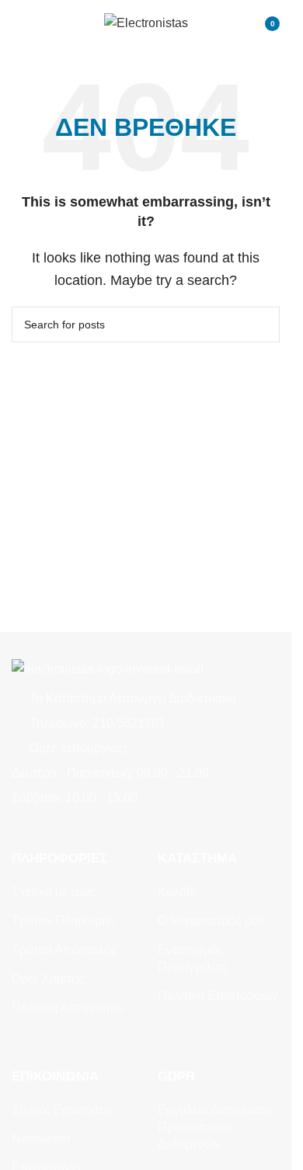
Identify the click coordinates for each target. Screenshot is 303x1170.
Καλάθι (177, 891)
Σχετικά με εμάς (54, 891)
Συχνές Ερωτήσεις (62, 1109)
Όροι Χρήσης (48, 978)
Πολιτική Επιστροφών (218, 995)
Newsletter (41, 1138)
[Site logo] (146, 22)
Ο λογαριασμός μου (212, 920)
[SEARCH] (262, 324)
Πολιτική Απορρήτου (68, 1007)
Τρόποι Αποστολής (64, 949)
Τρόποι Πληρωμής (63, 920)
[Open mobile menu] (18, 23)
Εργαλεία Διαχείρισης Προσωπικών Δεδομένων (216, 1127)
